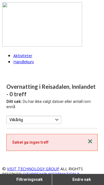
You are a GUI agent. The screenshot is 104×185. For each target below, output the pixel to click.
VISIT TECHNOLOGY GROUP (33, 168)
